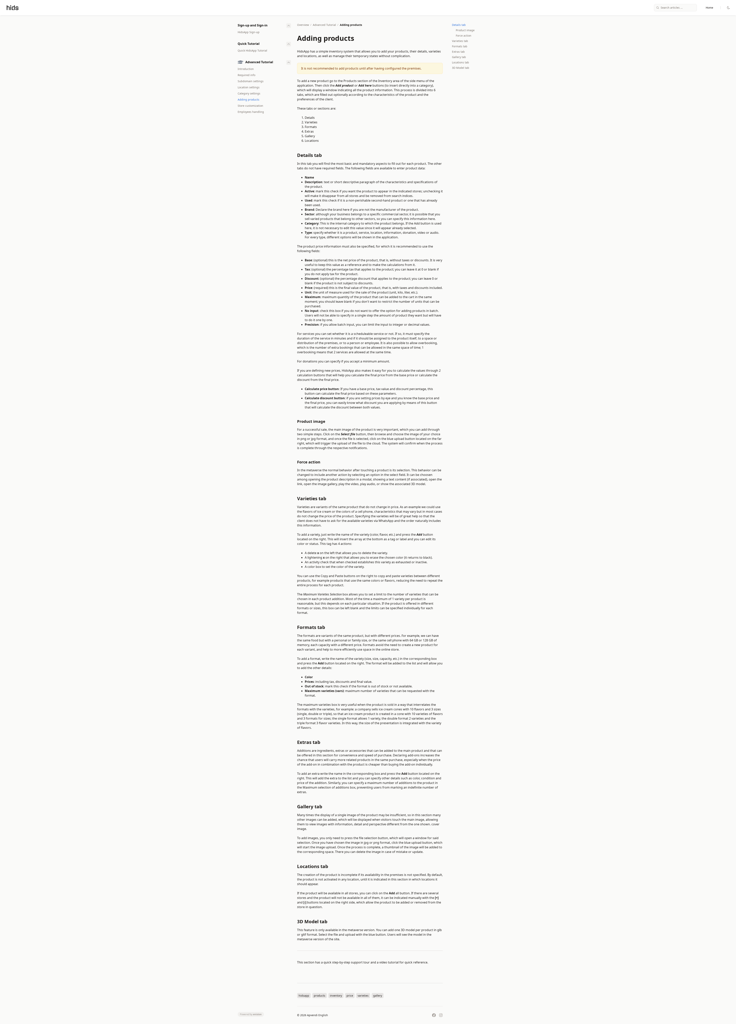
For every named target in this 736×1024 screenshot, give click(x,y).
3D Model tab (460, 68)
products (319, 995)
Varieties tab (460, 41)
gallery (377, 995)
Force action (463, 35)
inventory (336, 995)
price (350, 995)
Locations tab (460, 62)
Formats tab (459, 46)
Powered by (251, 1014)
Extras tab (458, 51)
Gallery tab (459, 57)
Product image (465, 30)
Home (709, 7)
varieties (363, 995)
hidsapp (304, 995)
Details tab (459, 25)
